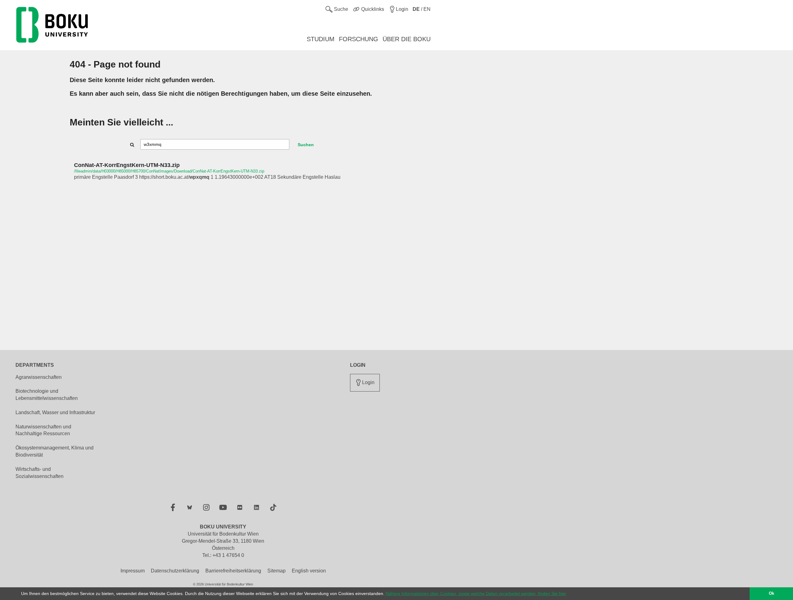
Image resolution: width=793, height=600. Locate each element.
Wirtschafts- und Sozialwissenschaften (39, 472)
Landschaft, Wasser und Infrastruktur (55, 412)
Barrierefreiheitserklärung (233, 570)
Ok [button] (771, 593)
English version (309, 570)
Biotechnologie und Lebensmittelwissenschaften (46, 394)
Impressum (132, 570)
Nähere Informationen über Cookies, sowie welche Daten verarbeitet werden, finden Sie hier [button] (476, 593)
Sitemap (276, 570)
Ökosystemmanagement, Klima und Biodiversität (54, 451)
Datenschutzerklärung (175, 570)
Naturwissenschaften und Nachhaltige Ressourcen (43, 430)
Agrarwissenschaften (38, 377)
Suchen (306, 144)
